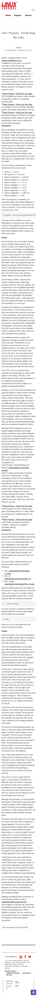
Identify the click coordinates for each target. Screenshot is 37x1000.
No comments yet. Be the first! (15, 927)
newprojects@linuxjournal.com (14, 901)
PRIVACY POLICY (10, 971)
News (8, 15)
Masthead (9, 981)
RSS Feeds (17, 982)
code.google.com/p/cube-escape (15, 469)
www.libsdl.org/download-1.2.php (17, 572)
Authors (9, 984)
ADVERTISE (26, 973)
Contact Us (9, 987)
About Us (17, 986)
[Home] (9, 5)
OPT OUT (9, 975)
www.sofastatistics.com (11, 60)
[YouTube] (20, 957)
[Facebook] (25, 957)
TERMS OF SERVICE (12, 973)
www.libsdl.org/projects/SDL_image (19, 584)
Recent (28, 15)
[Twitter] (29, 957)
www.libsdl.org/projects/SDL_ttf (17, 578)
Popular (17, 15)
